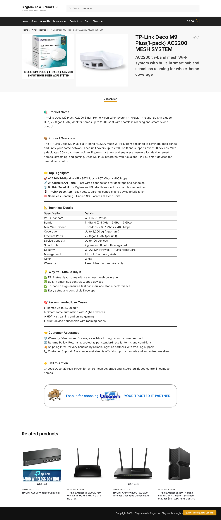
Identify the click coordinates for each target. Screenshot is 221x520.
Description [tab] (110, 98)
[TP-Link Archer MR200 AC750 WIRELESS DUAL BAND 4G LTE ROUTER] (87, 464)
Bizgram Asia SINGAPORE (40, 7)
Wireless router (38, 30)
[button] (193, 21)
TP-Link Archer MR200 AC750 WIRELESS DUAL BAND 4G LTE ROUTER (84, 495)
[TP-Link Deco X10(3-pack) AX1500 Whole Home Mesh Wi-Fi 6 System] (194, 37)
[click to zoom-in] (48, 56)
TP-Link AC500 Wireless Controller (41, 492)
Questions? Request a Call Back (199, 513)
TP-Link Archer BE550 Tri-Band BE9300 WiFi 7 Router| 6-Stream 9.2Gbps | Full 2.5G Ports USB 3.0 (176, 495)
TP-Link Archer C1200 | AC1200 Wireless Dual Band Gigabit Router (131, 494)
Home (25, 30)
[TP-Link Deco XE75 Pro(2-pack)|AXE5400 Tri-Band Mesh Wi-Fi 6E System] (197, 37)
